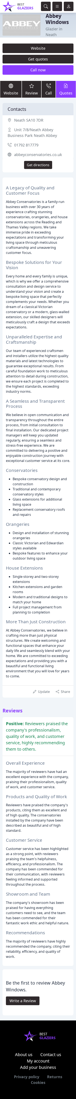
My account (38, 1061)
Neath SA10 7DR (28, 120)
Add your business (38, 1067)
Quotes (65, 93)
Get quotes (38, 59)
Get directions (38, 165)
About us (24, 1054)
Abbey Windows (57, 18)
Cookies (38, 1082)
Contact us (50, 1054)
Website (38, 48)
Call (48, 93)
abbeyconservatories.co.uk (38, 154)
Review (31, 93)
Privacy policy (26, 1076)
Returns (54, 1076)
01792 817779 (26, 145)
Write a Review (23, 1000)
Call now (38, 69)
